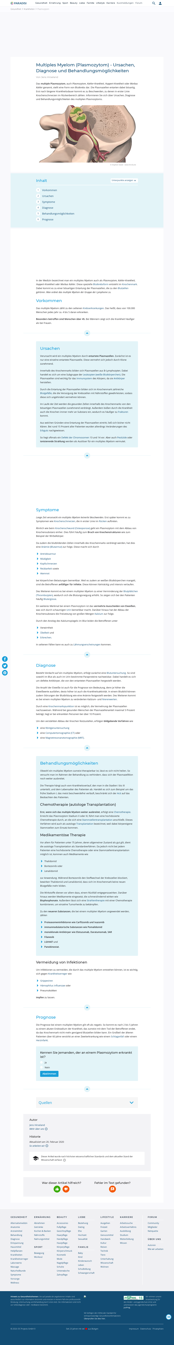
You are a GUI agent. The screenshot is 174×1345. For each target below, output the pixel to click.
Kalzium (99, 613)
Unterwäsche (63, 1270)
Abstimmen (49, 1073)
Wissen (123, 1243)
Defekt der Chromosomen (75, 437)
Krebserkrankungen (93, 308)
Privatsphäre (158, 1328)
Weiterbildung (127, 1239)
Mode (59, 1258)
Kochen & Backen (42, 1231)
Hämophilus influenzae (52, 985)
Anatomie (15, 1227)
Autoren (152, 1245)
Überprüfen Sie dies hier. (95, 1318)
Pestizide (122, 437)
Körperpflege (63, 1247)
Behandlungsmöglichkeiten (58, 213)
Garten (104, 1231)
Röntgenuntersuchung (57, 727)
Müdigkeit (45, 558)
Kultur (103, 1243)
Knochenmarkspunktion (61, 706)
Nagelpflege (62, 1262)
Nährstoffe (39, 1235)
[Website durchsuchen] (154, 3)
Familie (90, 3)
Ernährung (55, 3)
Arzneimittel (16, 1231)
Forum (138, 3)
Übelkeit (44, 632)
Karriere (110, 3)
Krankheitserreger (57, 973)
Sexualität (83, 1239)
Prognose (47, 219)
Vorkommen (49, 190)
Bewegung (39, 1253)
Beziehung (83, 1223)
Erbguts (44, 430)
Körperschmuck (64, 1250)
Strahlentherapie (96, 900)
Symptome (48, 202)
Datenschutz (145, 1328)
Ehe (80, 1231)
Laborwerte (16, 1262)
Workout (38, 1257)
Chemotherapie (122, 812)
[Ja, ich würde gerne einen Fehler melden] (112, 1189)
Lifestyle (100, 3)
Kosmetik (61, 1254)
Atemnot (44, 573)
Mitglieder (152, 1227)
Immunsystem (84, 378)
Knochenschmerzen (64, 521)
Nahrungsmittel (41, 1239)
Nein (47, 1067)
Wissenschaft (107, 1262)
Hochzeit (82, 1235)
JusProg (127, 1307)
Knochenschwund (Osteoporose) (72, 528)
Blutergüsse (49, 599)
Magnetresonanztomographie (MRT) (64, 737)
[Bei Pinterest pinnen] (5, 673)
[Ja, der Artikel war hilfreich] (57, 1189)
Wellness (15, 1282)
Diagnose (47, 207)
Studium (124, 1235)
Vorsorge (15, 1278)
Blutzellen (123, 288)
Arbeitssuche (126, 1223)
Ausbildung (125, 1231)
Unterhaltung (107, 1258)
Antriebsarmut (48, 553)
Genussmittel (107, 1235)
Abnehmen (39, 1223)
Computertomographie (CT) (60, 732)
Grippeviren (46, 980)
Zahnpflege (62, 1274)
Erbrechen (45, 637)
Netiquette (153, 1231)
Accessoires (62, 1223)
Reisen (104, 1247)
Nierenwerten (109, 699)
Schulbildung (84, 1269)
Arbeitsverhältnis (128, 1227)
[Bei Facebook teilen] (5, 659)
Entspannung (17, 1243)
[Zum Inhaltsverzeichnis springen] (87, 333)
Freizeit (104, 1227)
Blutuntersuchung (116, 672)
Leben (81, 1265)
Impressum (134, 1328)
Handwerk (105, 1239)
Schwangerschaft (86, 1272)
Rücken (103, 521)
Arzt (119, 793)
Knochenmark (129, 284)
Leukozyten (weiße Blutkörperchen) (101, 374)
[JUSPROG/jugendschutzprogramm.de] (134, 1298)
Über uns (154, 1239)
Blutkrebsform (101, 284)
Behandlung (16, 1235)
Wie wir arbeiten (155, 1249)
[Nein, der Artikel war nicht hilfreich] (66, 1189)
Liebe (82, 3)
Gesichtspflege (64, 1231)
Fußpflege (61, 1227)
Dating (81, 1227)
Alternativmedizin (19, 1223)
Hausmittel (16, 1247)
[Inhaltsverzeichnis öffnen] (168, 1317)
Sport (65, 3)
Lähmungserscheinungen (87, 644)
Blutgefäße (46, 393)
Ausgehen (105, 1223)
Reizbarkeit (46, 568)
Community (153, 1223)
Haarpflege (62, 1235)
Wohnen (105, 1266)
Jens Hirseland (37, 1125)
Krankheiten (29, 9)
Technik (104, 1250)
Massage (15, 1266)
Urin (68, 609)
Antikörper (119, 378)
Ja (46, 1062)
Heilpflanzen (16, 1250)
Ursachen (47, 196)
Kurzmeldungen (125, 3)
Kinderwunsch (85, 1261)
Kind (80, 1257)
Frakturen (123, 411)
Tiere (103, 1254)
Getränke (38, 1227)
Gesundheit (41, 3)
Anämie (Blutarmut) (51, 546)
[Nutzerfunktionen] (160, 3)
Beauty (73, 3)
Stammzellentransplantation (97, 819)
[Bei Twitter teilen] (5, 666)
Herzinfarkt (42, 1040)
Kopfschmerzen (48, 563)
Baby (80, 1253)
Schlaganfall (117, 1036)
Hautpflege (62, 1243)
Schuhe (60, 1266)
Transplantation (84, 823)
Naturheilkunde (18, 1270)
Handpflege (62, 1239)
